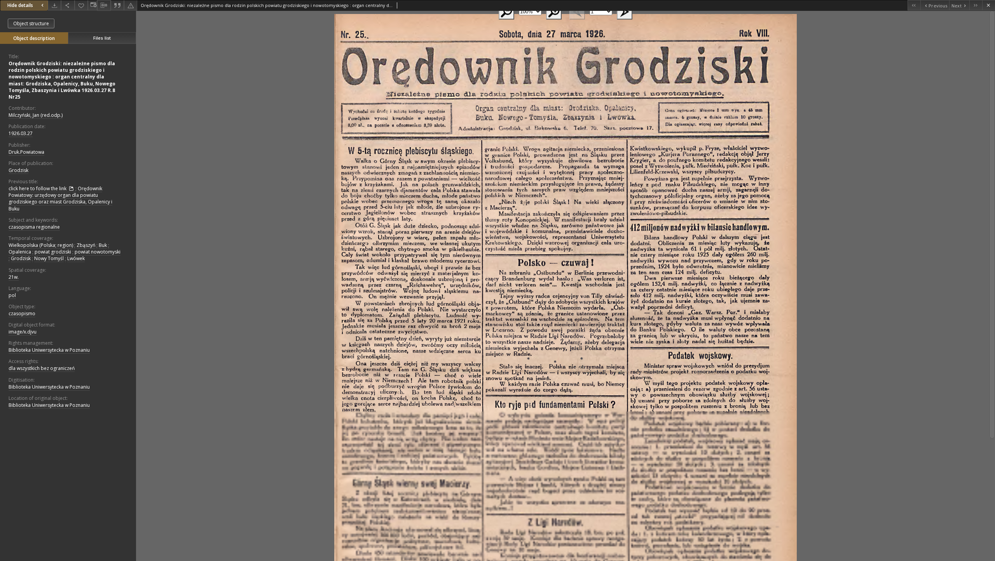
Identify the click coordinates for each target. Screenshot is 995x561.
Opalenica (20, 251)
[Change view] (92, 5)
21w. (14, 277)
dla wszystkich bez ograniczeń (42, 368)
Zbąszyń (86, 245)
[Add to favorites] (81, 5)
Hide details (20, 5)
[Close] (988, 5)
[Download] (54, 5)
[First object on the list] (914, 5)
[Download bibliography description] (103, 5)
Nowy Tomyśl (49, 258)
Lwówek (76, 258)
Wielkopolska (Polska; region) (41, 245)
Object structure (31, 23)
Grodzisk (18, 170)
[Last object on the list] (975, 5)
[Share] (67, 5)
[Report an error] (130, 5)
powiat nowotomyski (97, 251)
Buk (103, 245)
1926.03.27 (21, 133)
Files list (102, 38)
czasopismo (22, 313)
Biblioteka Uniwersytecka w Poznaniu (49, 350)
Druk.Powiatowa (26, 152)
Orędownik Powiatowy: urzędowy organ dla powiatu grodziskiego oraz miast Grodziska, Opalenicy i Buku (60, 198)
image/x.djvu (23, 331)
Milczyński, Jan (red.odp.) (36, 115)
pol (12, 295)
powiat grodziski (53, 251)
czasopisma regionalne (34, 227)
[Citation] (117, 5)
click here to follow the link (38, 188)
